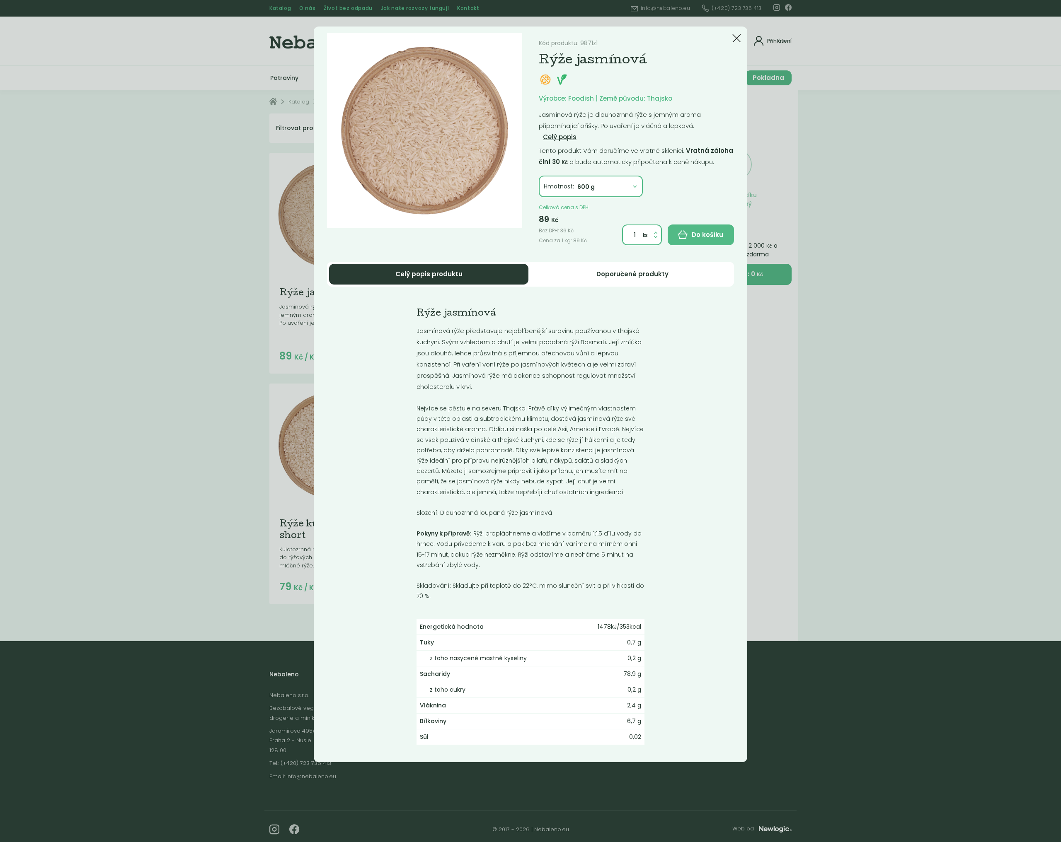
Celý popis (560, 137)
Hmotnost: (559, 186)
